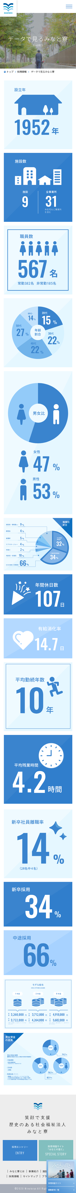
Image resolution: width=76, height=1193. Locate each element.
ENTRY (20, 1150)
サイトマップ (30, 1176)
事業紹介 (34, 1171)
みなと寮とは (17, 1171)
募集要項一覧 (53, 1189)
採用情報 (14, 1176)
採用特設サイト (54, 1183)
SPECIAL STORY (55, 1150)
